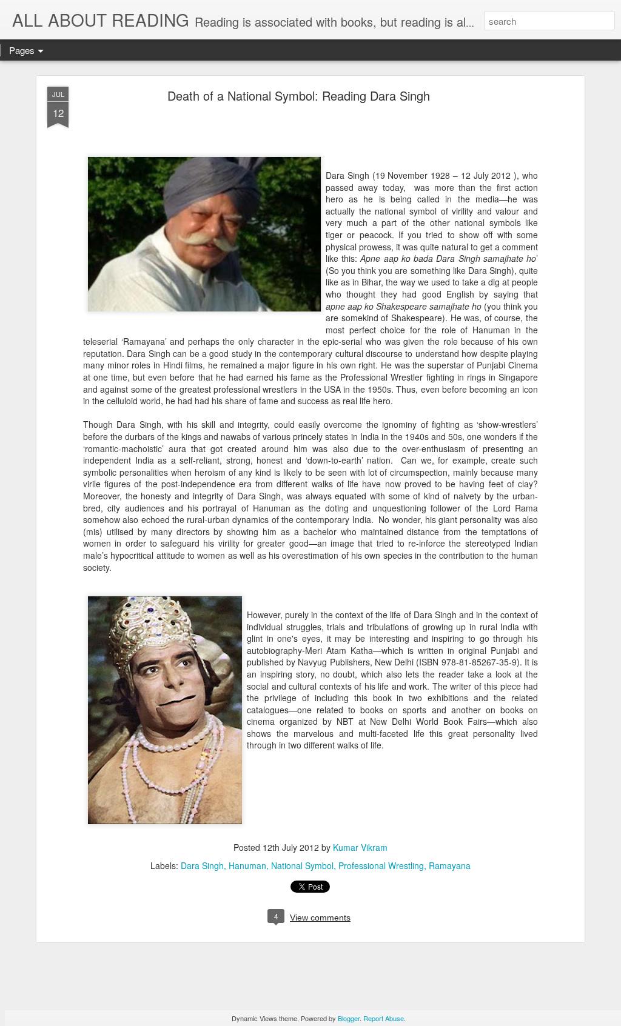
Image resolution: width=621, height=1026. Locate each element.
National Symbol (302, 865)
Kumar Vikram (360, 847)
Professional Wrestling (381, 865)
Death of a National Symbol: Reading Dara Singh (298, 95)
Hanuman (247, 865)
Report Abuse (383, 1018)
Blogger (349, 1018)
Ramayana (450, 865)
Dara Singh (202, 865)
